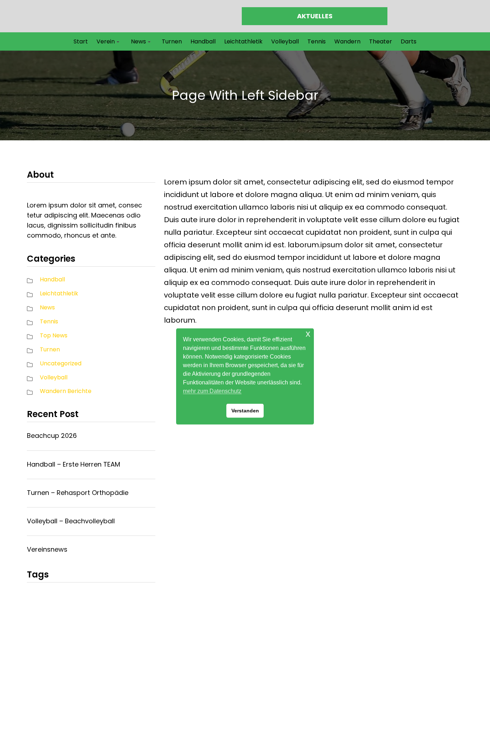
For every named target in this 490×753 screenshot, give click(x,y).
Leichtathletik (59, 293)
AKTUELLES (315, 15)
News (47, 307)
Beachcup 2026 (52, 435)
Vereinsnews (47, 549)
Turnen (50, 349)
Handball (52, 279)
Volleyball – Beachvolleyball (71, 520)
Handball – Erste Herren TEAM (73, 464)
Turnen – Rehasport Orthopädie (77, 492)
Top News (53, 335)
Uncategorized (60, 363)
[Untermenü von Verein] (118, 41)
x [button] (308, 333)
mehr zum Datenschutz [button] (212, 391)
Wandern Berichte (65, 391)
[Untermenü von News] (149, 41)
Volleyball (53, 377)
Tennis (49, 321)
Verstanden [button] (245, 410)
